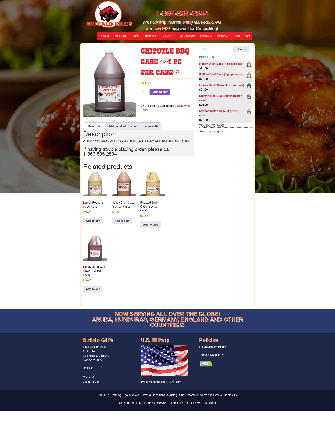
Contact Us (223, 35)
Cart (247, 35)
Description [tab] (95, 126)
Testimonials (151, 35)
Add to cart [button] (93, 221)
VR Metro (210, 403)
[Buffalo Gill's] (109, 15)
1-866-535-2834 (182, 13)
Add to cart (160, 92)
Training (135, 35)
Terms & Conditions (211, 355)
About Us (104, 35)
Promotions (206, 35)
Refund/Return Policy (212, 347)
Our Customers (187, 35)
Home (237, 35)
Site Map (196, 403)
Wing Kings (120, 35)
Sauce (179, 106)
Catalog (167, 35)
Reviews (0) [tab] (150, 126)
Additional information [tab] (123, 126)
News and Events (211, 395)
